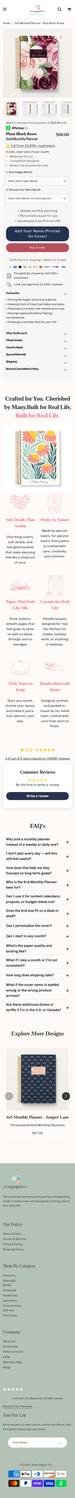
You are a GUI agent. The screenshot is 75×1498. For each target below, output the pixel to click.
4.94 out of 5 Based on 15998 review (37, 1398)
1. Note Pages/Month (19, 172)
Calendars (10, 1300)
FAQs (6, 1357)
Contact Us (10, 1346)
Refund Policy (12, 1234)
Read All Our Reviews (17, 1406)
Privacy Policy (12, 1244)
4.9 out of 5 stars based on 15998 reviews (37, 758)
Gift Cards (10, 1315)
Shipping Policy (13, 1249)
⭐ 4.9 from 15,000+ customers (30, 146)
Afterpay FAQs (13, 1362)
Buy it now (37, 247)
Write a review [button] (37, 796)
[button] (66, 1096)
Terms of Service (14, 1239)
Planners (9, 1275)
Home (6, 23)
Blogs (7, 1367)
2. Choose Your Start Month (23, 189)
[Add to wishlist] (61, 37)
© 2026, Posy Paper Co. (36, 1465)
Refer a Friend (13, 1351)
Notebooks (10, 1295)
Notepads (9, 1290)
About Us (9, 1341)
